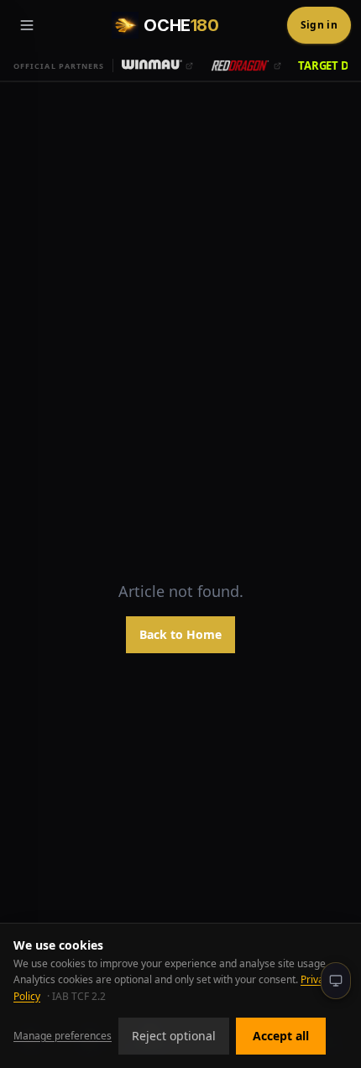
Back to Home (180, 634)
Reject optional (174, 1036)
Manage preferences (62, 1036)
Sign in (319, 25)
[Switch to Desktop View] (336, 980)
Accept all (281, 1036)
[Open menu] (27, 25)
